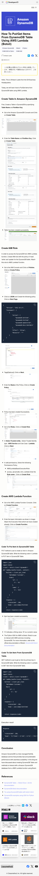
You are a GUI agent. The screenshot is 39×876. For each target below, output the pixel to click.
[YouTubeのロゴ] (36, 866)
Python (25, 48)
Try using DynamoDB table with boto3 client (19, 792)
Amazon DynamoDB (8, 48)
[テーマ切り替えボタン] (37, 2)
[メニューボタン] (3, 2)
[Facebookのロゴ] (28, 866)
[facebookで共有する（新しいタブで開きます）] (32, 56)
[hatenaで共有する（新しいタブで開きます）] (29, 56)
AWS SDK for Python (8, 51)
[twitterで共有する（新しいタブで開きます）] (36, 55)
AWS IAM (19, 51)
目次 (32, 7)
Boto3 (18, 48)
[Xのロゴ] (32, 866)
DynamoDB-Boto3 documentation (15, 789)
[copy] (35, 305)
